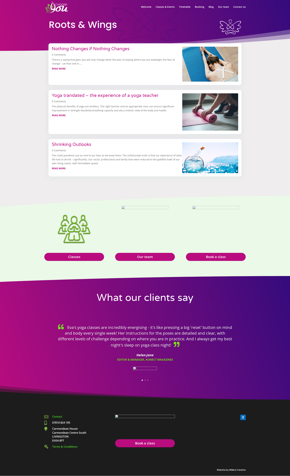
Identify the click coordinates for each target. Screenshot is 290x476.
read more (59, 68)
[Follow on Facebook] (243, 417)
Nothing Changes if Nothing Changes (91, 48)
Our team (223, 7)
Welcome (146, 7)
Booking (199, 7)
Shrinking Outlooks (71, 144)
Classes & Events (165, 7)
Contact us (239, 7)
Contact (57, 416)
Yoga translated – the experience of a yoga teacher (105, 95)
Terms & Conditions (64, 446)
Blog (211, 7)
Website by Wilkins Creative (231, 469)
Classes (74, 257)
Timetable (184, 7)
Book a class (216, 257)
